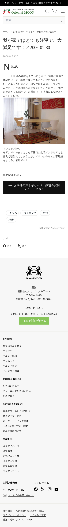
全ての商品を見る (12, 345)
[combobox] (34, 20)
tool (29, 519)
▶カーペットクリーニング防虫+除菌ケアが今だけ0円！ (34, 2)
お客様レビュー (11, 385)
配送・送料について (13, 519)
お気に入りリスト (12, 456)
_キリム (12, 212)
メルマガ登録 (10, 461)
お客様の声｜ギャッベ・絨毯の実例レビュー (34, 31)
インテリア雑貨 (11, 370)
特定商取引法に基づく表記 (30, 510)
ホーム (6, 31)
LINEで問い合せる (34, 321)
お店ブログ (9, 395)
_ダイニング (29, 212)
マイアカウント (11, 471)
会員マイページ (11, 446)
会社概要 (7, 510)
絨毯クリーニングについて (17, 410)
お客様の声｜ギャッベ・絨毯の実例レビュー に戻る (36, 187)
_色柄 (11, 219)
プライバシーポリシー (14, 515)
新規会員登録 (10, 466)
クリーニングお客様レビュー (18, 390)
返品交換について (12, 430)
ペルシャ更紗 (10, 365)
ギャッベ (7, 350)
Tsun (62, 228)
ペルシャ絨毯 (10, 355)
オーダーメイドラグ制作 (16, 421)
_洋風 (45, 212)
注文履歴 (7, 450)
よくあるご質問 (38, 515)
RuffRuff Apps (49, 228)
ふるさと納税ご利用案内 (16, 426)
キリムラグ (9, 360)
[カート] (54, 11)
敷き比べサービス (12, 415)
